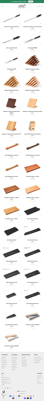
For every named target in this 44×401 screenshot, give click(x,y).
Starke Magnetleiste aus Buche (11, 155)
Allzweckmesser (14, 358)
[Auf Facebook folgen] (2, 388)
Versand (38, 381)
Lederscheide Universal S (32, 282)
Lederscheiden (24, 366)
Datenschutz (39, 377)
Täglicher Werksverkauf (38, 358)
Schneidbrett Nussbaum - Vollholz (11, 197)
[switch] (4, 397)
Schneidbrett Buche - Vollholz (32, 197)
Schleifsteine (24, 358)
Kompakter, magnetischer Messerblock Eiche (11, 134)
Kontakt (3, 384)
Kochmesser (4, 357)
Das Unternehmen (37, 357)
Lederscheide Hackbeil (11, 240)
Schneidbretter (24, 364)
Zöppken (13, 369)
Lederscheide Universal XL (11, 261)
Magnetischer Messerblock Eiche (12, 90)
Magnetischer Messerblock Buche (32, 90)
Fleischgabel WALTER (11, 69)
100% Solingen (36, 362)
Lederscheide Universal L (32, 261)
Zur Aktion (30, 1)
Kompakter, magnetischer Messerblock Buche (32, 111)
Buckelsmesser (14, 367)
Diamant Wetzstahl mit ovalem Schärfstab (32, 26)
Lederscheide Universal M (11, 282)
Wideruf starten (4, 381)
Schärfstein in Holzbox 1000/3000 (12, 345)
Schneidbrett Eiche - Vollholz (11, 218)
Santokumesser (4, 362)
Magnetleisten (24, 362)
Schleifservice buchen (5, 377)
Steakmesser (14, 360)
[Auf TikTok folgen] (10, 388)
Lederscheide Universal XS (11, 303)
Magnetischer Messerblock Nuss (32, 69)
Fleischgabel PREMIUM (32, 47)
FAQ (2, 375)
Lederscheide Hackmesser (32, 218)
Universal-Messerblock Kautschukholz (32, 134)
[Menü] (5, 390)
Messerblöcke (24, 360)
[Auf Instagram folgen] (5, 388)
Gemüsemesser (14, 364)
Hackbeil (3, 367)
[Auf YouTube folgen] (7, 388)
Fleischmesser (4, 360)
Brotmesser (4, 358)
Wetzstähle (24, 357)
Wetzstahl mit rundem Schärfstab (11, 26)
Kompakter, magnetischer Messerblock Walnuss (11, 112)
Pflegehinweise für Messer (6, 382)
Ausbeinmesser (14, 357)
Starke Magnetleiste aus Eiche (11, 176)
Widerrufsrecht (39, 382)
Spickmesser (14, 362)
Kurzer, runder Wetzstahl (11, 47)
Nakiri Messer (4, 364)
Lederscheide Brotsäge (32, 240)
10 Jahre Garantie (37, 360)
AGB (38, 379)
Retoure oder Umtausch (6, 379)
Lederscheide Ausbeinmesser (32, 303)
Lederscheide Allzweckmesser (11, 324)
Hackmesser (4, 366)
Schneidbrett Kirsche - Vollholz (32, 176)
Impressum (39, 375)
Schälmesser (14, 366)
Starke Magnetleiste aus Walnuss (32, 155)
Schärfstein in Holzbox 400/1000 (32, 324)
